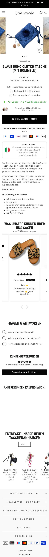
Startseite (24, 61)
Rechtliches (24, 536)
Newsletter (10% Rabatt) (24, 502)
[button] (22, 307)
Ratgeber (23, 528)
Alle (24, 444)
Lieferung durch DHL (24, 494)
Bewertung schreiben (24, 372)
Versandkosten (32, 80)
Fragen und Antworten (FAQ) (23, 511)
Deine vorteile (23, 519)
